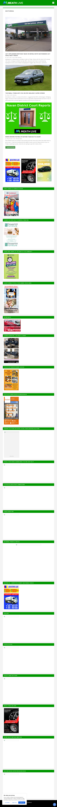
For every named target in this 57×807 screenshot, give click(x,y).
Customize (7, 802)
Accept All (22, 802)
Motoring (19, 57)
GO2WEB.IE (29, 802)
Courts (14, 138)
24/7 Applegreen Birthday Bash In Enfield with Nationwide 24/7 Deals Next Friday (27, 54)
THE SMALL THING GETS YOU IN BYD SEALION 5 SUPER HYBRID (25, 93)
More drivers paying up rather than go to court (23, 137)
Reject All (14, 802)
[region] (14, 799)
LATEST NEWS (14, 57)
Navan (21, 138)
